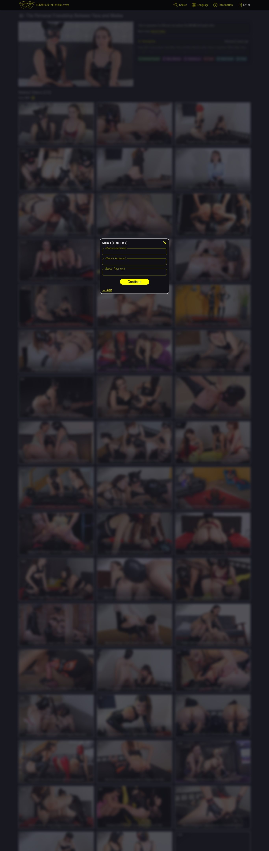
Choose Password (115, 258)
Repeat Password (115, 268)
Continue (134, 281)
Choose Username (115, 248)
